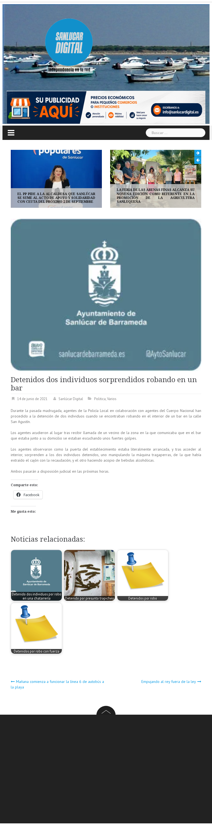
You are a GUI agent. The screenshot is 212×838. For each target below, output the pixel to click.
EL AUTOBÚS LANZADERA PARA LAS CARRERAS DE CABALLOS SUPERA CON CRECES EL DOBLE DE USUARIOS (164, 198)
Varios (111, 399)
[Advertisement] (111, 769)
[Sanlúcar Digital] (69, 43)
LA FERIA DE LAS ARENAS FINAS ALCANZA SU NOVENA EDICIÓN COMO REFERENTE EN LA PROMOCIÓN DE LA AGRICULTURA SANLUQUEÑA (65, 196)
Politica (100, 399)
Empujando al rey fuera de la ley (168, 681)
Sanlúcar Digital (71, 399)
